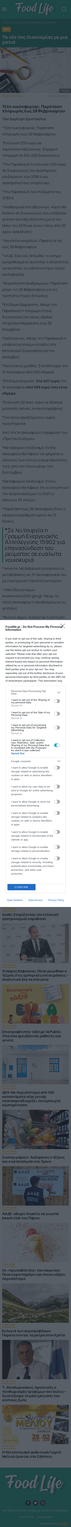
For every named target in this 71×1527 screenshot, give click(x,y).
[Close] (63, 627)
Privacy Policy (56, 900)
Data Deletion (15, 900)
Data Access (35, 900)
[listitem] (35, 692)
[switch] (57, 701)
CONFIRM (21, 887)
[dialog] (35, 763)
